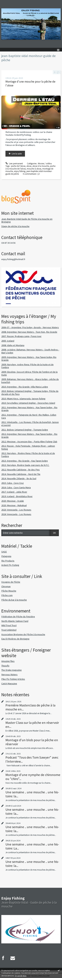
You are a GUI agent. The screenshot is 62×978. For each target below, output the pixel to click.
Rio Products (7, 560)
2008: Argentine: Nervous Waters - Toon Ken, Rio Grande (29, 331)
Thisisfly (5, 665)
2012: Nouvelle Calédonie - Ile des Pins (20, 469)
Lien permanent (15, 163)
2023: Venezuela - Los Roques (16, 509)
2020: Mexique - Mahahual (14, 505)
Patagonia (6, 556)
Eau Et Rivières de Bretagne (15, 638)
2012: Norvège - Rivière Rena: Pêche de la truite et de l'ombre (28, 455)
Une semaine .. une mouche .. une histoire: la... (32, 794)
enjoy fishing (19, 171)
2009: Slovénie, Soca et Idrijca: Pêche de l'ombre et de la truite (29, 373)
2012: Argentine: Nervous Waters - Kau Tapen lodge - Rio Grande (29, 436)
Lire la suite (17, 153)
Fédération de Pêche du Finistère (18, 616)
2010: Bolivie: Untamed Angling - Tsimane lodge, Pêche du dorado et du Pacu (29, 393)
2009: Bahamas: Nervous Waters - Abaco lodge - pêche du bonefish (30, 381)
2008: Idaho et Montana (12, 345)
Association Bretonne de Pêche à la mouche (23, 634)
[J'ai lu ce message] (58, 970)
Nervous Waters (9, 674)
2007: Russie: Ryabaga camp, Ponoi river (21, 336)
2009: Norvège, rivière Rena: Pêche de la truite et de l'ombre (27, 366)
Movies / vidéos (45, 163)
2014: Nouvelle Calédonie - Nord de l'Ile (20, 474)
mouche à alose (34, 168)
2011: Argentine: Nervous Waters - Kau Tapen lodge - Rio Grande (29, 409)
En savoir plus (20, 975)
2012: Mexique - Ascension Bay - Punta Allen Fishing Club (29, 441)
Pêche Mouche (8, 590)
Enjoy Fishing (13, 898)
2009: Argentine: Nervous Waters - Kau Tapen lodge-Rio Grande (28, 359)
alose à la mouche (40, 166)
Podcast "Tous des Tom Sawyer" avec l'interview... (31, 759)
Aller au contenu (8, 2)
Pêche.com (7, 595)
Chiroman (6, 586)
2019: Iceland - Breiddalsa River (17, 496)
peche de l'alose (18, 166)
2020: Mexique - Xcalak (12, 500)
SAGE (4, 551)
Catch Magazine (9, 683)
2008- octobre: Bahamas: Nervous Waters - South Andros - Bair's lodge (30, 351)
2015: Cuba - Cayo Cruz (12, 482)
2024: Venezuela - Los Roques (16, 514)
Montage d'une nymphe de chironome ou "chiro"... (32, 777)
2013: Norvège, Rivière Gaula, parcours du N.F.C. (25, 465)
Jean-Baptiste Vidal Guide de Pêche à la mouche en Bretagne (26, 220)
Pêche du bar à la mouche (14, 599)
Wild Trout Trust (9, 625)
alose (28, 166)
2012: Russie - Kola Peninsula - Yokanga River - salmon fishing (28, 447)
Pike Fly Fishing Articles (13, 679)
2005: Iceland (7, 340)
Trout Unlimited (8, 629)
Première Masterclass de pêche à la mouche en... (30, 707)
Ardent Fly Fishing (10, 565)
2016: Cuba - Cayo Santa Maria (16, 487)
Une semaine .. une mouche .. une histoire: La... (32, 846)
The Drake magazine (11, 669)
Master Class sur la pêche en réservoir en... (32, 724)
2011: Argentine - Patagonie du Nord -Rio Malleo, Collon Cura (28, 416)
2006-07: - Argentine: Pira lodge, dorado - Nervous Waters (30, 327)
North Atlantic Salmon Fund (14, 621)
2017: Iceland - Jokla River (14, 491)
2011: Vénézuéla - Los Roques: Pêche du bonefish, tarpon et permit (30, 424)
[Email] (12, 958)
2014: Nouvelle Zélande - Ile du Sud (18, 478)
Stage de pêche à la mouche (15, 226)
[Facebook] (3, 958)
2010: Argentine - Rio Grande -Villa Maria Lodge (24, 386)
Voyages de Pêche (10, 581)
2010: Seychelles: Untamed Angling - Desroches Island (28, 402)
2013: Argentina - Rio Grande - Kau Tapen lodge (24, 460)
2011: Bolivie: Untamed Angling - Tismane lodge (24, 429)
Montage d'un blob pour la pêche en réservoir (31, 742)
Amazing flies (8, 661)
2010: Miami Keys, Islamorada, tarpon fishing (23, 398)
